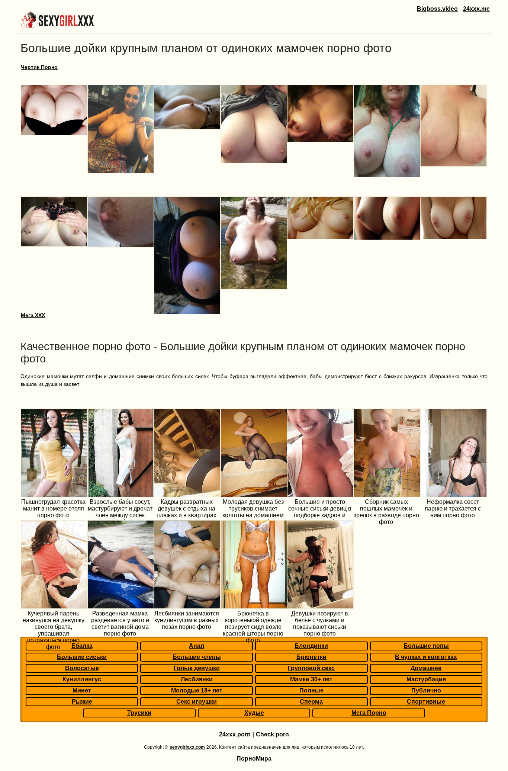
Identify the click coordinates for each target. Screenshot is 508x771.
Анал (196, 646)
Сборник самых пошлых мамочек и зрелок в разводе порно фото (386, 512)
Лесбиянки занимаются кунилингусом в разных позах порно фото (186, 620)
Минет (82, 690)
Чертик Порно (39, 67)
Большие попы (426, 646)
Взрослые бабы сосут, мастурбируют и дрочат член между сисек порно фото (120, 512)
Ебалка (82, 646)
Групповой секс (311, 668)
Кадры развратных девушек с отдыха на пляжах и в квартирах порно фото (186, 512)
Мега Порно (368, 713)
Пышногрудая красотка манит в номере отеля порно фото (53, 508)
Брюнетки (311, 657)
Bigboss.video (437, 9)
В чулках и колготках (426, 657)
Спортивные (426, 701)
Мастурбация (426, 679)
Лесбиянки (197, 679)
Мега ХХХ (33, 315)
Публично (426, 690)
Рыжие (82, 701)
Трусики (139, 713)
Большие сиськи (82, 657)
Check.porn (272, 734)
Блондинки (311, 646)
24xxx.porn (235, 734)
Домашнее (426, 668)
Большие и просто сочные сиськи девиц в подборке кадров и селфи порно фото (319, 512)
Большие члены (197, 657)
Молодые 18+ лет (196, 690)
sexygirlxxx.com (187, 747)
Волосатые (82, 668)
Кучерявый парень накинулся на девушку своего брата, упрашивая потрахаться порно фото (53, 630)
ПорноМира (254, 758)
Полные (311, 690)
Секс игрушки (196, 701)
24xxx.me (476, 9)
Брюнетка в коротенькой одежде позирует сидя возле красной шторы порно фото (253, 626)
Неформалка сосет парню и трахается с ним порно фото (453, 508)
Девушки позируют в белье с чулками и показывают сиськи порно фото (319, 623)
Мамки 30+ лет (311, 679)
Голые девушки (197, 668)
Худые (254, 713)
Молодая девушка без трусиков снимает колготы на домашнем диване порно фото (253, 512)
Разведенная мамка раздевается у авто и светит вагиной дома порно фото (120, 623)
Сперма (311, 701)
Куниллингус (81, 679)
